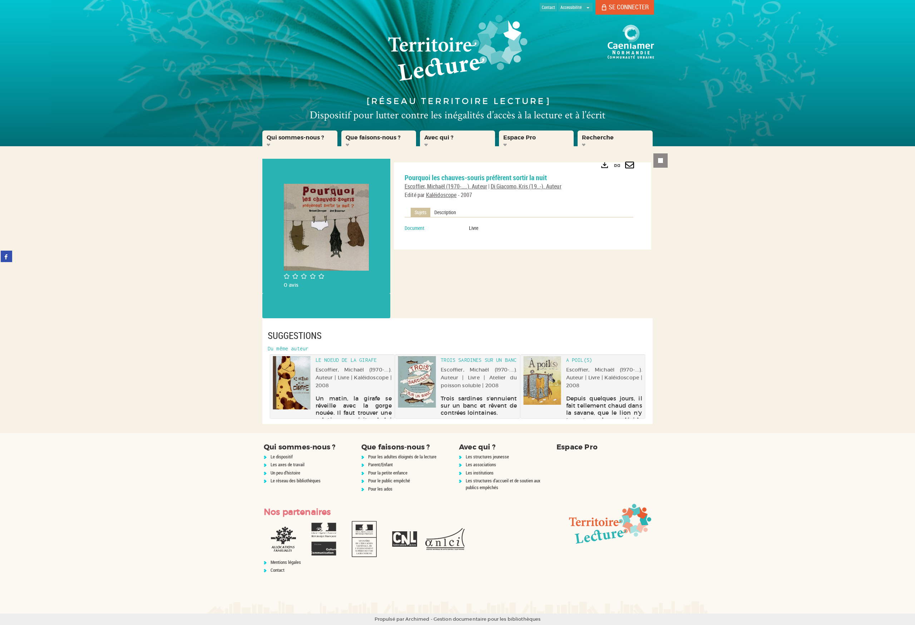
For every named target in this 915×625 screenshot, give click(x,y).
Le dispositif (282, 456)
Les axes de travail (288, 464)
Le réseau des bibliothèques (296, 480)
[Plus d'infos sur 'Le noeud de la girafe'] (291, 382)
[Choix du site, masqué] (588, 7)
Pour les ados (380, 489)
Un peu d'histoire (285, 472)
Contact (278, 570)
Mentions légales (286, 562)
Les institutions (480, 472)
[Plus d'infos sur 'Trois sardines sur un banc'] (417, 382)
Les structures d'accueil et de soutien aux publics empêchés (503, 484)
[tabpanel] (519, 228)
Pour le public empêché (389, 480)
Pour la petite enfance (387, 472)
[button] (299, 138)
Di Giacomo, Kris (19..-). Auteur (526, 186)
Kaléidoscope (441, 195)
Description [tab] (445, 212)
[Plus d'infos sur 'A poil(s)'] (542, 380)
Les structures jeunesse (487, 456)
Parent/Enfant (380, 464)
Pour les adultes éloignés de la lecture (402, 456)
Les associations (481, 464)
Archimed (417, 619)
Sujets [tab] (420, 212)
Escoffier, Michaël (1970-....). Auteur (446, 186)
